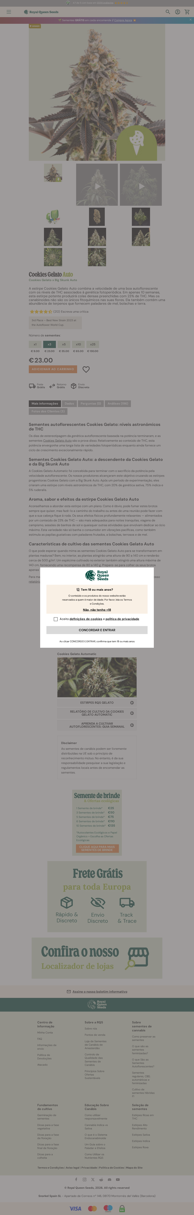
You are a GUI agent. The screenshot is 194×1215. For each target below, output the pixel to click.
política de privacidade (122, 619)
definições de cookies (86, 619)
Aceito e (99, 619)
